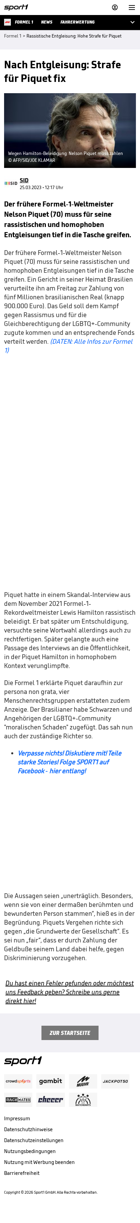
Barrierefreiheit (21, 1173)
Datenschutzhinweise (28, 1129)
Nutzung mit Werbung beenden (39, 1162)
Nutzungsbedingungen (30, 1151)
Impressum (17, 1118)
